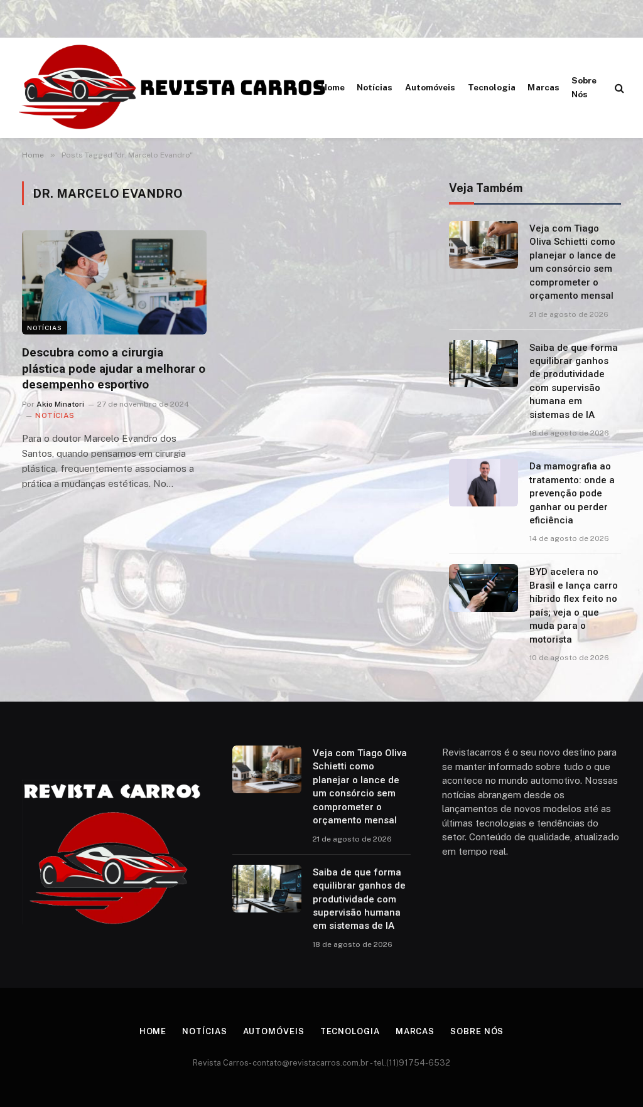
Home (333, 87)
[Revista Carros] (173, 88)
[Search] (618, 88)
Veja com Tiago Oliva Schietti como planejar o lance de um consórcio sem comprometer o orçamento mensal (572, 262)
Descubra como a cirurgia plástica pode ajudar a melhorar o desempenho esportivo (113, 368)
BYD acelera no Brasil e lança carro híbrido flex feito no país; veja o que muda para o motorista (573, 605)
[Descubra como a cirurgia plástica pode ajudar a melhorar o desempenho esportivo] (114, 282)
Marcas (543, 87)
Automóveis (430, 87)
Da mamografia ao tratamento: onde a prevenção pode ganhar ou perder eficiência (572, 493)
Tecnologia (492, 87)
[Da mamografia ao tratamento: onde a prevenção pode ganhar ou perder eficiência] (483, 482)
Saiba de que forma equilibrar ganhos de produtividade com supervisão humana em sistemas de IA (573, 381)
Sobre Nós (584, 87)
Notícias (375, 87)
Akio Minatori (60, 404)
